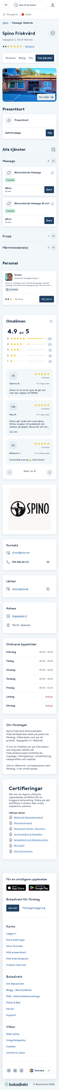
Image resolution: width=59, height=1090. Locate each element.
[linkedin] (15, 1070)
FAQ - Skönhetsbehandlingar (23, 996)
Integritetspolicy (16, 1040)
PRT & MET (19, 845)
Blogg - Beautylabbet (18, 990)
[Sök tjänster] (53, 149)
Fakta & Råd (13, 1002)
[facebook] (21, 1070)
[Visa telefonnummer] (48, 562)
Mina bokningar (15, 939)
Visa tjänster (44, 57)
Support (11, 1015)
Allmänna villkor (15, 1052)
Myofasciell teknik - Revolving (29, 828)
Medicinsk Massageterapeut (28, 817)
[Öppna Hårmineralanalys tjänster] (53, 247)
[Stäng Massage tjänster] (53, 161)
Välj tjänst (46, 299)
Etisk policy (12, 1033)
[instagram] (8, 1070)
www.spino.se (20, 588)
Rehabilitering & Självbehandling (31, 840)
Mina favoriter (14, 946)
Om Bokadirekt (15, 983)
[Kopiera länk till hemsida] (48, 589)
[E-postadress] (31, 552)
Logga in (11, 933)
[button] (29, 126)
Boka (49, 189)
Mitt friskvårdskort (17, 958)
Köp (50, 132)
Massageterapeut (23, 823)
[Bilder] (29, 509)
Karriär (10, 1008)
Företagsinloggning (33, 907)
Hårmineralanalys (23, 851)
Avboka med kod (16, 964)
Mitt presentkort (16, 952)
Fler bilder (44, 97)
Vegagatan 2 (19, 616)
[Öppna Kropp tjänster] (53, 236)
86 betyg (29, 46)
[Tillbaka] (6, 5)
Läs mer (13, 431)
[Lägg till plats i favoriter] (52, 33)
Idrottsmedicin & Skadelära (28, 834)
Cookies (10, 1046)
